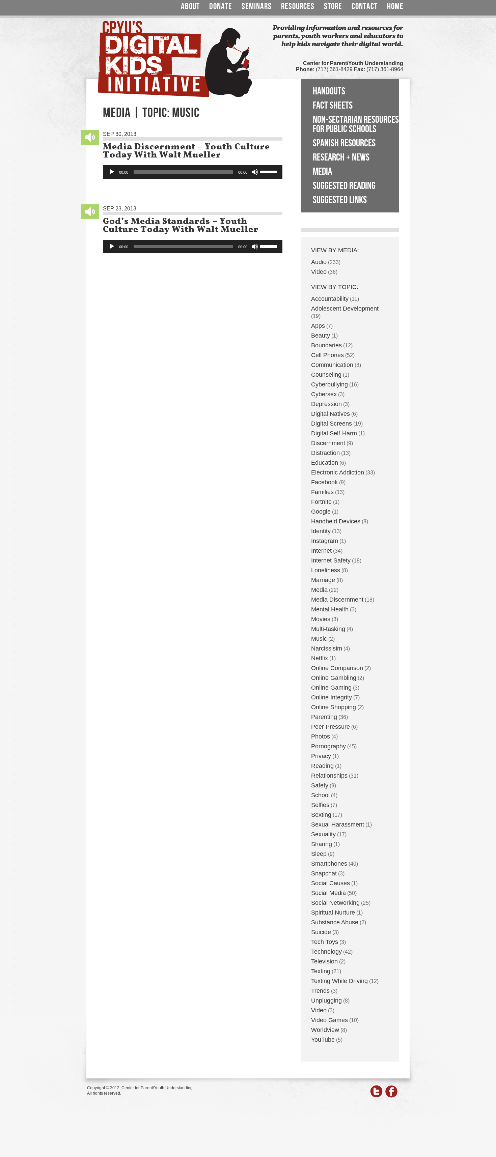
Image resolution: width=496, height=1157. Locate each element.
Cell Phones (327, 355)
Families (322, 492)
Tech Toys (324, 941)
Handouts (329, 91)
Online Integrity (331, 697)
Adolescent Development (345, 308)
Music (319, 638)
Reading (322, 765)
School (320, 795)
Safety (319, 785)
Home (395, 6)
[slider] (269, 171)
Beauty (320, 335)
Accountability (330, 298)
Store (333, 6)
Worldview (325, 1029)
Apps (318, 325)
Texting (320, 971)
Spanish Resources (344, 143)
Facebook (324, 482)
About (190, 6)
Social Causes (330, 883)
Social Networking (335, 902)
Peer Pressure (330, 726)
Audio (319, 262)
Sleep (319, 853)
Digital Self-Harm (334, 433)
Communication (332, 364)
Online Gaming (331, 687)
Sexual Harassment (337, 824)
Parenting (324, 717)
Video (319, 271)
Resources (297, 6)
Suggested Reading (344, 186)
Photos (320, 736)
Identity (321, 531)
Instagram (324, 541)
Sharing (321, 844)
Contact (365, 6)
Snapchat (324, 873)
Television (324, 961)
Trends (320, 990)
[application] (192, 172)
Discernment (328, 443)
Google (321, 511)
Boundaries (326, 345)
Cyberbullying (329, 384)
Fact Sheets (333, 105)
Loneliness (325, 570)
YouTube (323, 1039)
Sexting (321, 814)
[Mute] (254, 172)
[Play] (111, 172)
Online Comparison (337, 668)
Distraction (325, 453)
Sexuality (323, 834)
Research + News (341, 157)
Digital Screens (331, 423)
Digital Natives (330, 413)
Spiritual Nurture (333, 912)
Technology (326, 951)
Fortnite (321, 501)
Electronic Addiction (337, 472)
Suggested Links (340, 200)
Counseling (326, 374)
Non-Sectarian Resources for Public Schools (356, 124)
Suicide (321, 932)
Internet (321, 550)
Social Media (328, 893)
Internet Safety (331, 560)
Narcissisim (326, 648)
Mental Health (330, 609)
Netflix (319, 658)
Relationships (329, 775)
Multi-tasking (328, 629)
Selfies (320, 805)
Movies (320, 619)
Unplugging (326, 1000)
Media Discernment (337, 599)
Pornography (328, 746)
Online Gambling (333, 677)
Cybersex (324, 394)
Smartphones (329, 863)
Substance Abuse (334, 922)
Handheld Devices (335, 521)
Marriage (323, 580)
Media (322, 172)
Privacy (321, 756)
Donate (220, 6)
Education (324, 462)
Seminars (257, 6)
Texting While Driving (339, 981)
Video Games (329, 1020)
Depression (326, 404)
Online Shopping (333, 707)
